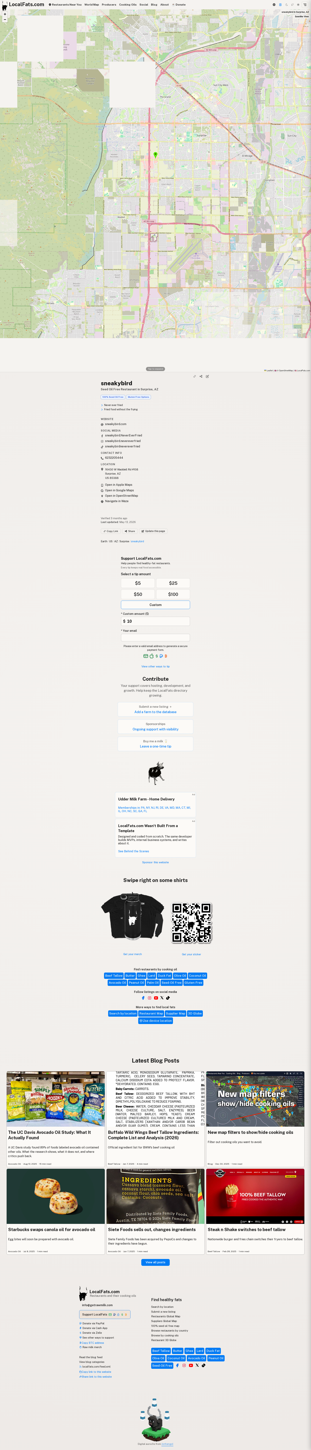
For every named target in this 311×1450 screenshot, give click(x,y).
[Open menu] (305, 4)
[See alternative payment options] (161, 656)
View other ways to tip (155, 666)
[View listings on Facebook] (177, 1365)
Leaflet (269, 370)
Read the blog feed (90, 1357)
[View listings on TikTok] (203, 1365)
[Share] (201, 376)
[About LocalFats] (7, 1422)
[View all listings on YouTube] (156, 998)
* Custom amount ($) (135, 614)
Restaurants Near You (66, 4)
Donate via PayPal (93, 1323)
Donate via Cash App (94, 1328)
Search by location (122, 1013)
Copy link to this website (96, 1371)
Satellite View (302, 16)
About (164, 4)
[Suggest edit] (207, 376)
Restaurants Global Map (165, 1316)
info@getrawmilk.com (97, 1305)
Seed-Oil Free (172, 982)
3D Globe (195, 1013)
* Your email (129, 630)
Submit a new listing (163, 1311)
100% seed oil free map (165, 1325)
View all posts (155, 1262)
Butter (130, 975)
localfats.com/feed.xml (96, 1366)
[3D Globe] (274, 5)
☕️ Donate (179, 4)
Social (143, 4)
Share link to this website (97, 1376)
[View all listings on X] (162, 997)
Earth (104, 541)
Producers (109, 4)
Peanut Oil (136, 982)
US (110, 541)
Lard (151, 975)
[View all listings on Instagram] (149, 998)
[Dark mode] (287, 5)
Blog (154, 4)
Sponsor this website (155, 862)
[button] (5, 14)
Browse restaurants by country (169, 1330)
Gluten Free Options (138, 397)
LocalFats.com (104, 1291)
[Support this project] (280, 5)
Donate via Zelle (92, 1332)
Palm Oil (153, 982)
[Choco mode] (292, 5)
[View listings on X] (197, 1365)
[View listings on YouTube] (191, 1365)
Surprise (124, 541)
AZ (116, 541)
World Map (91, 4)
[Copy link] (195, 376)
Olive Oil (180, 975)
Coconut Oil (197, 975)
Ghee (141, 975)
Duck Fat (164, 975)
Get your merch (132, 954)
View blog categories (91, 1361)
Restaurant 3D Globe (163, 1340)
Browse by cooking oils (165, 1335)
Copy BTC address (93, 1342)
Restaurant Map (151, 1013)
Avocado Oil (117, 982)
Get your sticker (191, 954)
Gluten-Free (193, 982)
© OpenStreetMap (283, 370)
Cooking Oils (128, 4)
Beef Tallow (114, 975)
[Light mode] (298, 5)
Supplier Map (175, 1013)
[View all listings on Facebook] (143, 998)
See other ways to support (98, 1337)
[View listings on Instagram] (184, 1365)
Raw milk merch (92, 1347)
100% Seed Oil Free (112, 397)
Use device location (157, 1021)
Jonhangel (167, 1443)
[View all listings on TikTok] (168, 998)
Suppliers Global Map (164, 1321)
